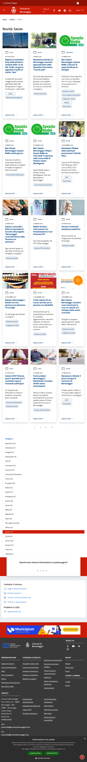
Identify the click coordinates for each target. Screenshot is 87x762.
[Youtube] (58, 10)
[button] (43, 758)
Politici (3, 679)
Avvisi (11, 52)
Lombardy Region (10, 3)
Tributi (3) (8, 549)
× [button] (84, 738)
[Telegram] (64, 10)
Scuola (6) (8, 536)
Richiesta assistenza (30, 713)
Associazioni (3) (10, 456)
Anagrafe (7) (9, 452)
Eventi (67, 685)
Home (5, 19)
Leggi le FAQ (27, 709)
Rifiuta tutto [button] (52, 753)
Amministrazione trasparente (50, 700)
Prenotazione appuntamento (28, 700)
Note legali (48, 713)
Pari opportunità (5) (12, 523)
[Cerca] (82, 10)
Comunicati (69, 52)
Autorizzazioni (49, 688)
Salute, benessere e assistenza (51, 682)
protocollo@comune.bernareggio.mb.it (15, 727)
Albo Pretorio (48, 706)
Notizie (40, 52)
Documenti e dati (7, 686)
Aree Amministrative (8, 667)
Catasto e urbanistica (30, 675)
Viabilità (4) (9, 554)
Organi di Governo (7, 663)
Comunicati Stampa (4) (13, 474)
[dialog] (43, 749)
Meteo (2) (8, 509)
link (64, 749)
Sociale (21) (9, 545)
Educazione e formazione (53, 660)
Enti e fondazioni (7, 675)
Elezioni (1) (9, 492)
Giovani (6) (9, 501)
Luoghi (67, 681)
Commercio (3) (10, 465)
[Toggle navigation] (4, 10)
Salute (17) (9, 532)
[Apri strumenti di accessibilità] (82, 757)
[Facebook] (53, 10)
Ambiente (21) (10, 448)
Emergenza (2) (10, 496)
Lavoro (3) (8, 505)
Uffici (3, 671)
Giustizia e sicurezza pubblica (51, 665)
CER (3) (7, 461)
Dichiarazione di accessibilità (49, 718)
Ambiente (47, 677)
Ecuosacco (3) (10, 483)
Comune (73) (9, 470)
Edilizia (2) (9, 487)
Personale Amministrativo (10, 682)
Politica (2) (9, 527)
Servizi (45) (9, 540)
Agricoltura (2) (10, 443)
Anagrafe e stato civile (31, 663)
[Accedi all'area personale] (78, 3)
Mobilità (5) (9, 514)
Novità (12, 19)
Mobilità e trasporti (29, 679)
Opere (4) (8, 518)
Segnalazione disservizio (31, 706)
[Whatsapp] (69, 10)
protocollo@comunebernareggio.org (14, 734)
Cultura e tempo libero (31, 667)
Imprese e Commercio (30, 671)
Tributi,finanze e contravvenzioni (50, 672)
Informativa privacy (51, 709)
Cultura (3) (9, 479)
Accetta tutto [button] (35, 753)
